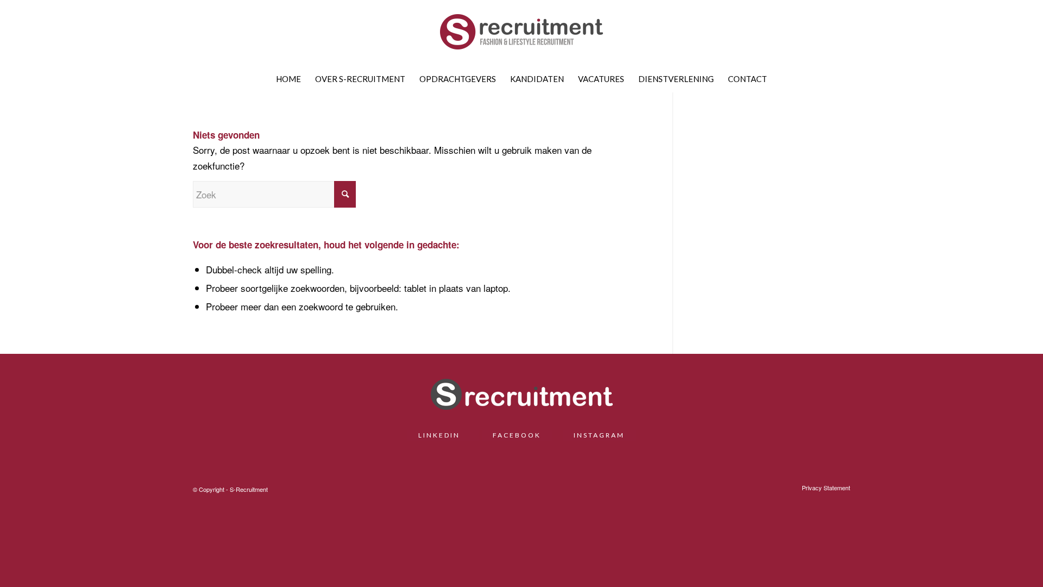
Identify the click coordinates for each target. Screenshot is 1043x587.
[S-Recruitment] (521, 35)
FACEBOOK (517, 435)
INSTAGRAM (599, 435)
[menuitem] (288, 78)
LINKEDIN (443, 435)
